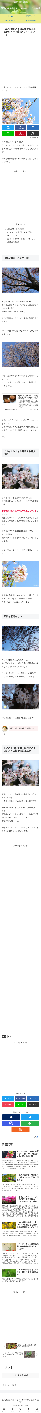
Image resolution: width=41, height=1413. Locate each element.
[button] (37, 673)
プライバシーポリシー (20, 1405)
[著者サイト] (11, 1117)
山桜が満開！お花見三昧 (15, 229)
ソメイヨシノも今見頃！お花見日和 (19, 232)
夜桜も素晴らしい (12, 235)
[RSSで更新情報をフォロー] (20, 1129)
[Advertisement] (20, 59)
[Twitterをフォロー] (30, 1117)
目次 (17, 224)
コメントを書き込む (20, 1375)
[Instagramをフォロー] (11, 1123)
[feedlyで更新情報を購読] (30, 1123)
